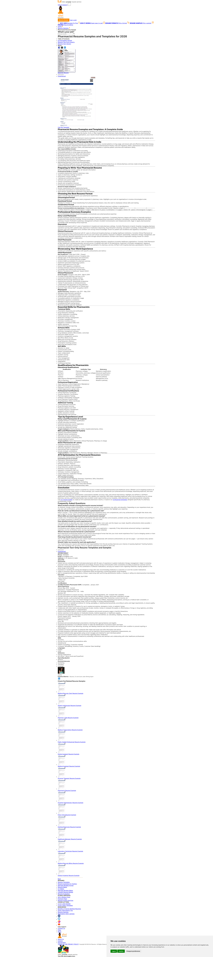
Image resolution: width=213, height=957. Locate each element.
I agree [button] (114, 951)
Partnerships (62, 942)
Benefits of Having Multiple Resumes (69, 909)
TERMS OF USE (63, 944)
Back (59, 879)
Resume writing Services (65, 900)
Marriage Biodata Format (65, 885)
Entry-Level (60, 74)
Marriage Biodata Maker (65, 890)
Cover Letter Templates (65, 905)
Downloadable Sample (65, 40)
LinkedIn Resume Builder (65, 892)
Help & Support (63, 5)
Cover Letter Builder (64, 904)
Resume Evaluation (64, 894)
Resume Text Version (64, 44)
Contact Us (61, 928)
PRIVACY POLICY (73, 944)
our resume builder (66, 499)
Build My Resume (63, 73)
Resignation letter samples (66, 914)
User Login (73, 20)
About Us (61, 939)
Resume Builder (63, 20)
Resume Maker (62, 887)
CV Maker (61, 889)
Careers (60, 941)
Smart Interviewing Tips (65, 910)
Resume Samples (63, 28)
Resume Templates (64, 882)
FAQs (59, 930)
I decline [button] (121, 951)
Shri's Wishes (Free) (64, 897)
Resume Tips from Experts (66, 42)
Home (60, 26)
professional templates (120, 499)
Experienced (62, 76)
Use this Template (63, 127)
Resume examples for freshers (67, 884)
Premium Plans (62, 899)
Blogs (59, 932)
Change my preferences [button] (133, 951)
